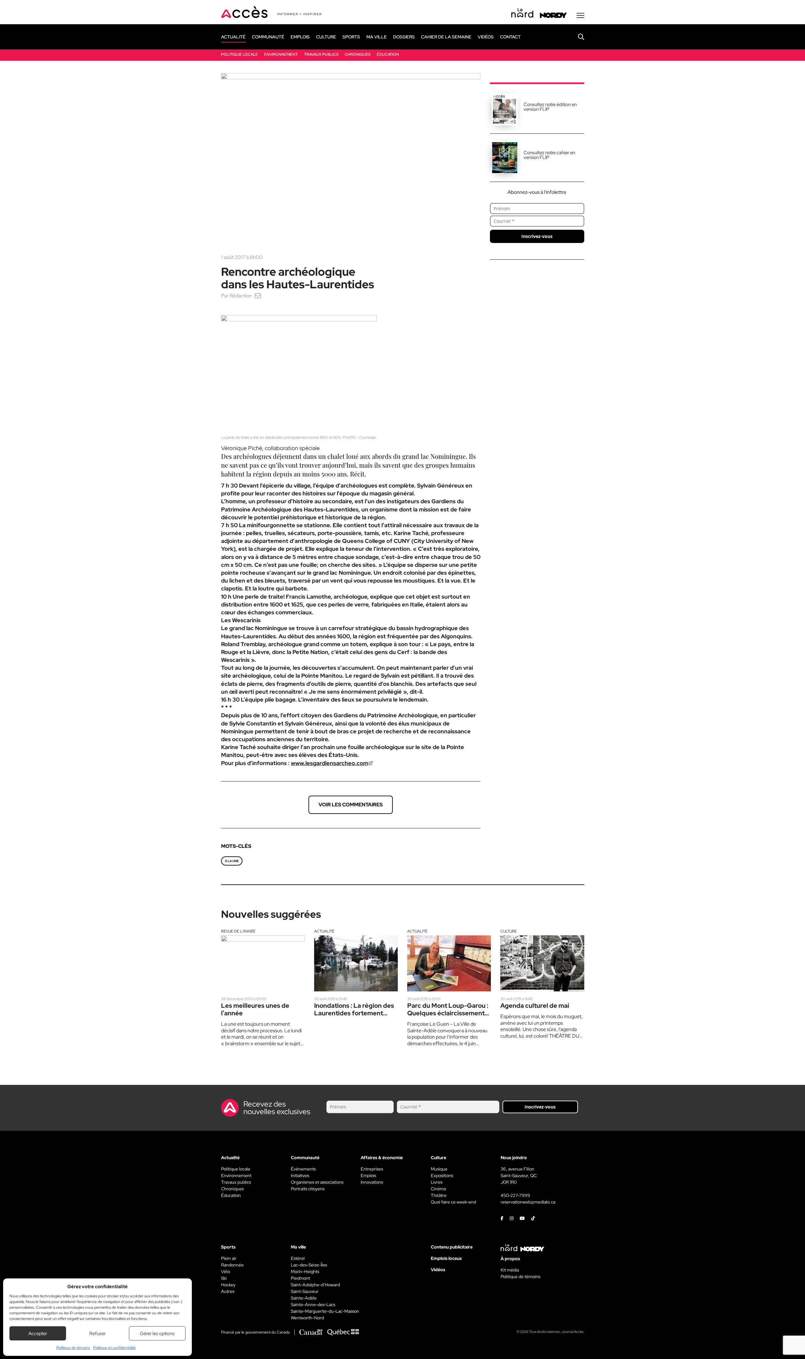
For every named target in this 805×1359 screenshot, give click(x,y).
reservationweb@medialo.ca (528, 1202)
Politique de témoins (73, 1347)
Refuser (97, 1333)
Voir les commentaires (351, 804)
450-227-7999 (515, 1195)
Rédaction (241, 295)
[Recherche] (576, 37)
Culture (508, 931)
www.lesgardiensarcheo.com (329, 763)
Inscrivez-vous (536, 236)
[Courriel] (258, 295)
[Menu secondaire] (580, 15)
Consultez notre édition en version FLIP (550, 106)
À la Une (232, 861)
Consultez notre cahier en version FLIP (549, 155)
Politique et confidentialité (114, 1347)
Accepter (37, 1333)
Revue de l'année (238, 931)
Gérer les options (157, 1333)
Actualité (324, 931)
